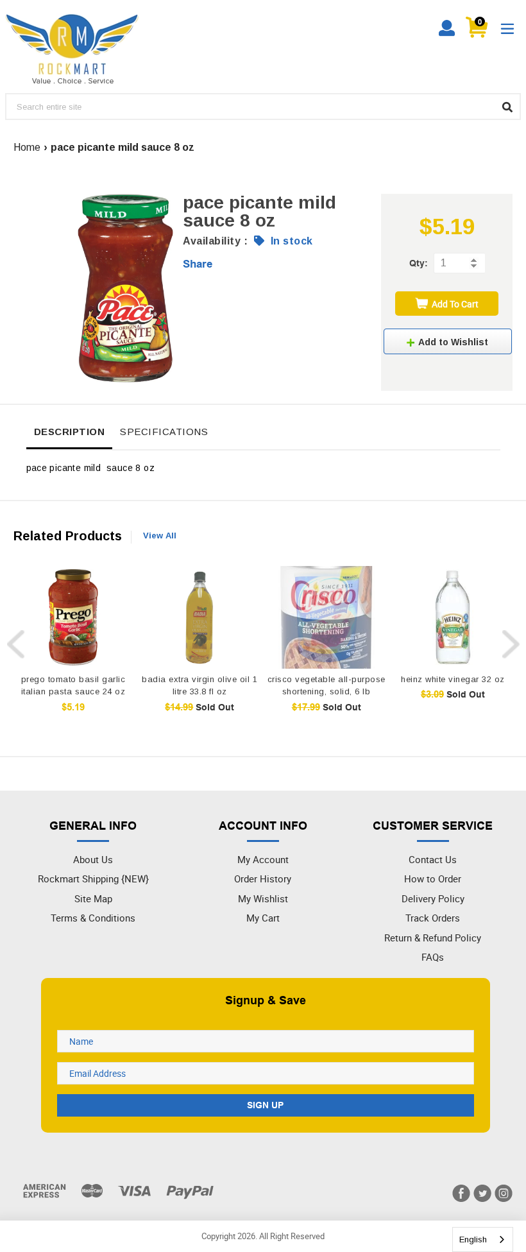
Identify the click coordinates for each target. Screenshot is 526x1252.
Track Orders (432, 917)
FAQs (432, 956)
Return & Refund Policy (432, 937)
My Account (263, 859)
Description (69, 431)
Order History (262, 878)
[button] (448, 341)
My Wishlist (263, 898)
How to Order (432, 878)
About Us (93, 859)
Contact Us (433, 859)
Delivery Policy (433, 898)
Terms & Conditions (93, 917)
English (473, 1239)
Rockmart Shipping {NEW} (93, 878)
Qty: (418, 263)
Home (26, 147)
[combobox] (482, 1239)
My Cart (263, 917)
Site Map (93, 898)
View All (159, 535)
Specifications (164, 431)
